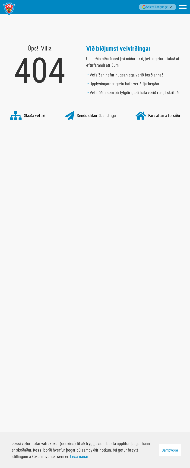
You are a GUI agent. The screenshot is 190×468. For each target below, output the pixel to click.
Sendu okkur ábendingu (96, 115)
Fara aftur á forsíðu (164, 115)
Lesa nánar (79, 456)
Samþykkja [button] (170, 450)
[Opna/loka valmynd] (183, 7)
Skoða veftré (34, 115)
